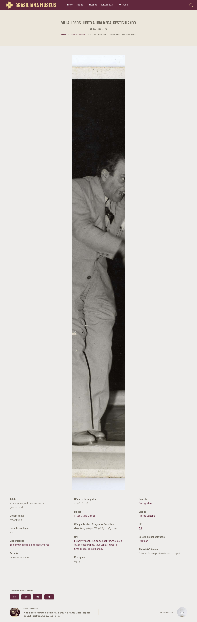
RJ (106, 29)
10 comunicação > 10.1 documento (29, 544)
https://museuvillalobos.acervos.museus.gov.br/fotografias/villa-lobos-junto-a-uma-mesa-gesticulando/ (98, 544)
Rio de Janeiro (147, 515)
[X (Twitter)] (26, 596)
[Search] (191, 5)
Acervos (123, 5)
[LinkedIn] (49, 596)
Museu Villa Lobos (84, 515)
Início (70, 5)
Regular (143, 540)
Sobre (79, 5)
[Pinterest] (37, 596)
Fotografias (145, 503)
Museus (93, 5)
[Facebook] (14, 596)
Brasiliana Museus (35, 5)
